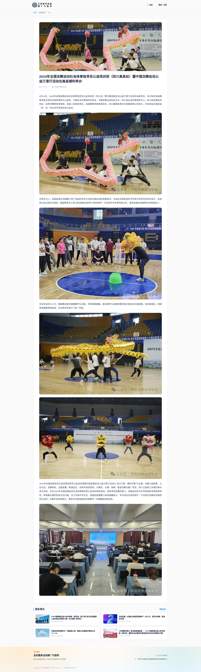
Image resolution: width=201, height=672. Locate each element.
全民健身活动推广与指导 (46, 655)
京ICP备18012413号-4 (70, 668)
